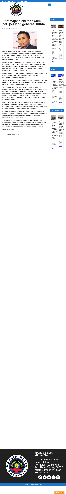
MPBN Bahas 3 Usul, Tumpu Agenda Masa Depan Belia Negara (61, 37)
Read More (53, 60)
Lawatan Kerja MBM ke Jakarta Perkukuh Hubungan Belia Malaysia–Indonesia (55, 129)
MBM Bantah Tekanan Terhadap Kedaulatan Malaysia (62, 83)
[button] (25, 440)
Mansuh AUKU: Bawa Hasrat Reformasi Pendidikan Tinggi (55, 84)
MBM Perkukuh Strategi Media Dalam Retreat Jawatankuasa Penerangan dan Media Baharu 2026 (56, 39)
